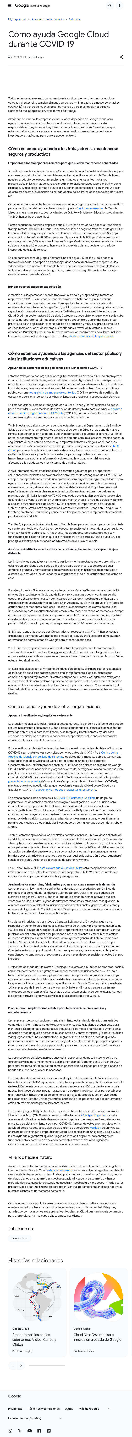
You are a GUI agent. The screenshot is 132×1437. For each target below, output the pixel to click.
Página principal (17, 19)
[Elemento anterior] (12, 1365)
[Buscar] (110, 5)
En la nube (74, 19)
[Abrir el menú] (10, 5)
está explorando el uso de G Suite (60, 868)
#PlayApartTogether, (93, 1115)
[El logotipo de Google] (14, 1396)
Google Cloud (20, 1238)
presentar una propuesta (24, 781)
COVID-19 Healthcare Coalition (75, 798)
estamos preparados (60, 1170)
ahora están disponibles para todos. (91, 336)
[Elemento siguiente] (21, 1365)
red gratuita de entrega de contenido (52, 392)
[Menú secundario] (120, 5)
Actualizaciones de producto (47, 19)
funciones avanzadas (90, 208)
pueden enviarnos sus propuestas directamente (66, 790)
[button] (122, 57)
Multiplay (95, 1128)
